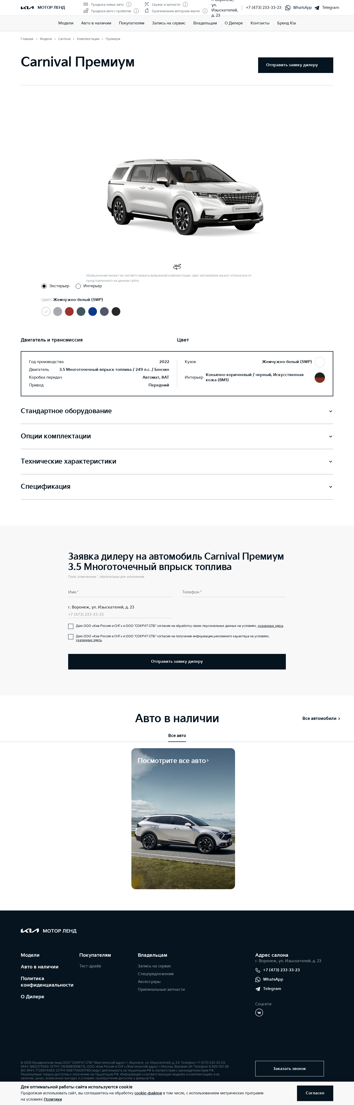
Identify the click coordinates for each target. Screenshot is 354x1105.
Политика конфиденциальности (47, 982)
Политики (53, 1099)
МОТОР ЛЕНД (51, 7)
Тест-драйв (90, 966)
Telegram (330, 7)
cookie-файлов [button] (148, 1093)
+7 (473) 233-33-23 (263, 7)
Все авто (177, 735)
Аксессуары (149, 981)
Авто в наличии (96, 23)
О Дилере (234, 23)
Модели (65, 23)
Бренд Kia (286, 23)
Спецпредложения (156, 974)
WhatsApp (302, 7)
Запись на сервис (169, 23)
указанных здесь (270, 626)
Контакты (260, 23)
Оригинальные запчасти (161, 989)
